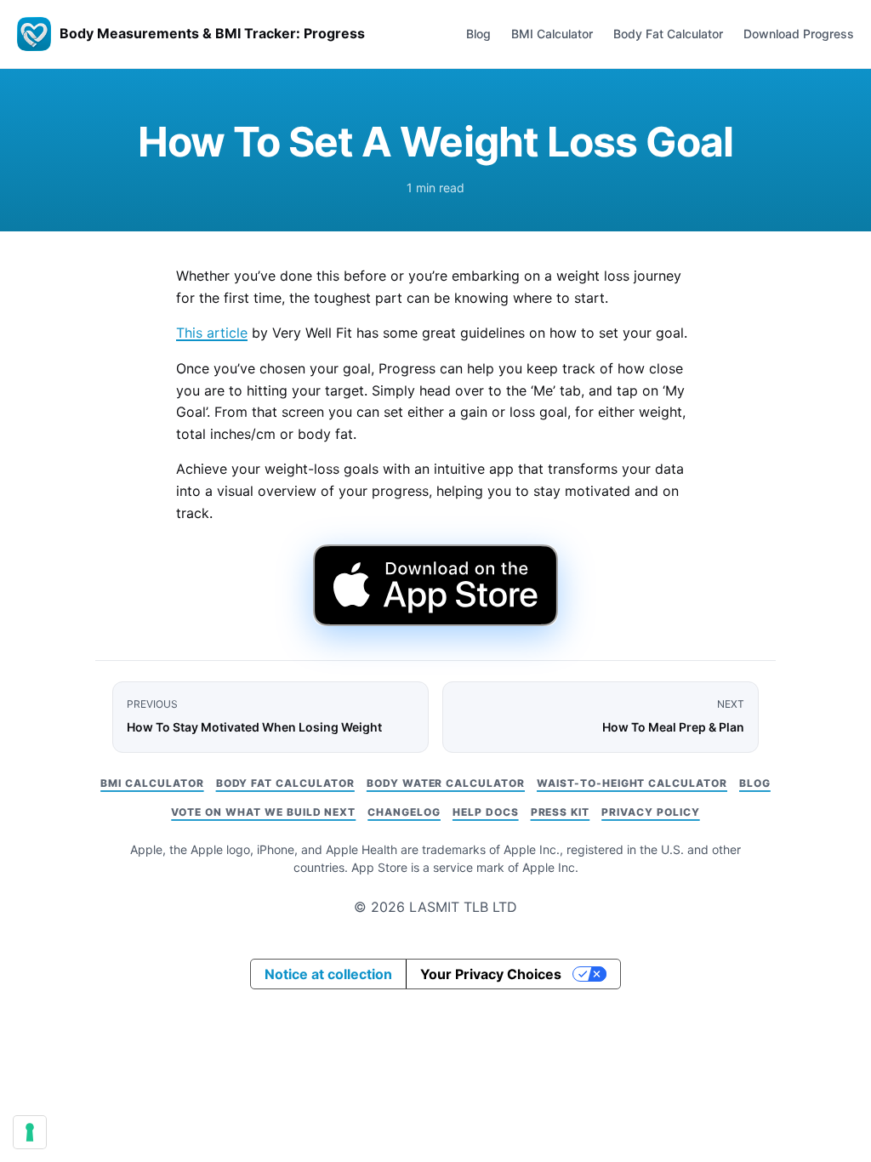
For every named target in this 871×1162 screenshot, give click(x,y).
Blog (478, 33)
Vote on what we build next (263, 812)
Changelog (404, 812)
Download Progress (798, 33)
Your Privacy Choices (490, 974)
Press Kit (560, 812)
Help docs (486, 812)
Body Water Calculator (446, 783)
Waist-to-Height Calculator (632, 783)
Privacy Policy (650, 812)
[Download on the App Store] (435, 585)
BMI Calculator (552, 33)
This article (212, 332)
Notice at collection (328, 974)
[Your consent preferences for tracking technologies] (30, 1132)
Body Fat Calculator (668, 33)
